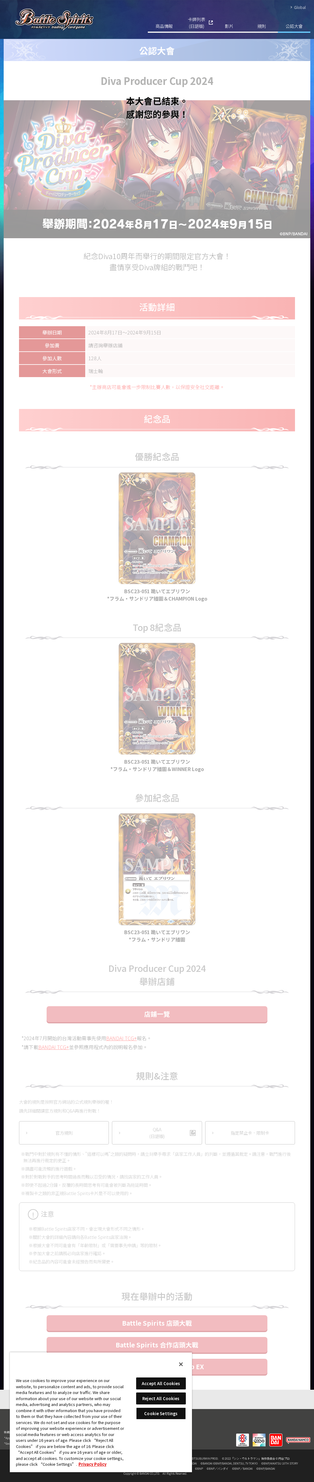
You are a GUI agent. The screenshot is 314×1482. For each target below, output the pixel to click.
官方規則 (64, 1132)
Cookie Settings (161, 1413)
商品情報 (164, 26)
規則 (261, 26)
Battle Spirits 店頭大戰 (157, 1322)
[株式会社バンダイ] (275, 1436)
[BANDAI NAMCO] (298, 1436)
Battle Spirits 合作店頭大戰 (157, 1344)
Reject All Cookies (160, 1398)
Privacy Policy (92, 1464)
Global (300, 7)
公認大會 (294, 26)
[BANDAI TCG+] (259, 1436)
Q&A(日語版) (157, 1132)
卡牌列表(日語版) (196, 22)
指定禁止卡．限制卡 (250, 1132)
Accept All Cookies (161, 1383)
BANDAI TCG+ (121, 1038)
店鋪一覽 (157, 1013)
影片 (229, 26)
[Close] (181, 1364)
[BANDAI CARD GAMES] (242, 1436)
